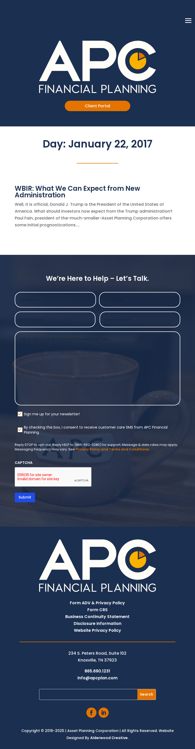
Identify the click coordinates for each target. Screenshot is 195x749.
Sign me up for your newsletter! (52, 414)
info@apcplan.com (97, 678)
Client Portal (97, 106)
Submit (25, 497)
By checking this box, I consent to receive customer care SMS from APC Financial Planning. (96, 430)
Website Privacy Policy (97, 630)
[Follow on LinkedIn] (104, 713)
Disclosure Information (97, 623)
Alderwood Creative (109, 737)
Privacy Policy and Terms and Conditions (112, 449)
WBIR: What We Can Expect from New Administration (77, 192)
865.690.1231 (97, 671)
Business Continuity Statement (97, 617)
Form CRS (97, 610)
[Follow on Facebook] (91, 713)
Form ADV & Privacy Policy (97, 603)
